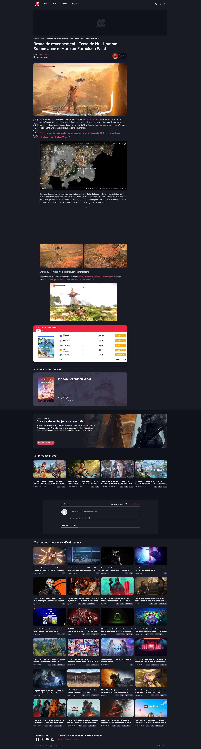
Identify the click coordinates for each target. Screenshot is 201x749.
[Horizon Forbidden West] (46, 389)
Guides (64, 4)
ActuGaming (37, 4)
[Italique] (73, 518)
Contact (60, 739)
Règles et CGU (161, 746)
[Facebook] (37, 739)
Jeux (45, 4)
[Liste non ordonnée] (85, 518)
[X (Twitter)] (42, 739)
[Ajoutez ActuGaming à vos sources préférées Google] (36, 120)
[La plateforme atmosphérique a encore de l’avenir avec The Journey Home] (151, 556)
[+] (89, 518)
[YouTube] (47, 739)
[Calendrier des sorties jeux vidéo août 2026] (101, 431)
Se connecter (134, 504)
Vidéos (74, 4)
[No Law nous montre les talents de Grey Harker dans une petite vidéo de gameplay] (117, 586)
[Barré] (79, 518)
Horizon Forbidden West (74, 379)
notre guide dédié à (95, 277)
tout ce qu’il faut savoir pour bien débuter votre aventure (70, 279)
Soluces (43, 38)
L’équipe (75, 739)
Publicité (68, 739)
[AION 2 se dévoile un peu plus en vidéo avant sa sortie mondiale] (117, 647)
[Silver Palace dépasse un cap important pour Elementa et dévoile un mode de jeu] (151, 677)
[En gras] (70, 518)
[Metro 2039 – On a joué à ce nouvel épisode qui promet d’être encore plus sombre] (117, 677)
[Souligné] (76, 518)
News (54, 4)
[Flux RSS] (52, 739)
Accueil (37, 38)
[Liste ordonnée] (82, 518)
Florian (121, 57)
